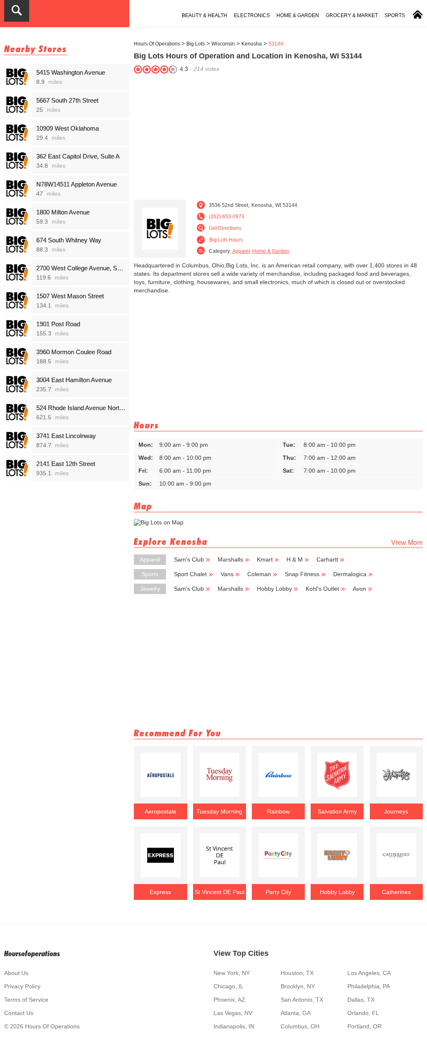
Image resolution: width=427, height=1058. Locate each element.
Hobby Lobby (274, 588)
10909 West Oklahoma (67, 128)
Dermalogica (350, 574)
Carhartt (327, 559)
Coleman (259, 574)
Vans (227, 574)
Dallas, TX (360, 999)
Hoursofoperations (32, 953)
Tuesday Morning (219, 811)
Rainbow (278, 811)
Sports (394, 15)
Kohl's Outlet (322, 588)
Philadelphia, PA (368, 986)
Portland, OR (364, 1026)
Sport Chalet (190, 574)
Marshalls (230, 559)
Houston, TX (297, 973)
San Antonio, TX (302, 999)
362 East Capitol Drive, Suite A (78, 156)
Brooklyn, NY (298, 986)
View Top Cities (241, 953)
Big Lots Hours (226, 240)
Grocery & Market (352, 15)
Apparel (241, 251)
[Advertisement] (278, 134)
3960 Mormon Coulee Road (73, 351)
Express (160, 892)
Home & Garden (297, 15)
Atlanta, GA (296, 1013)
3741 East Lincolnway (66, 435)
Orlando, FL (363, 1013)
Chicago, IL (229, 986)
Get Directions (225, 228)
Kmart (265, 559)
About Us (16, 973)
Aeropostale (160, 811)
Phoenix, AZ (229, 999)
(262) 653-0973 (226, 216)
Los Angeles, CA (369, 973)
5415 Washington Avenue (70, 72)
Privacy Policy (22, 986)
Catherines (396, 892)
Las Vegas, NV (233, 1013)
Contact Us (18, 1013)
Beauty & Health (204, 15)
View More (407, 542)
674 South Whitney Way (68, 240)
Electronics (252, 15)
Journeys (396, 811)
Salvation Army (337, 811)
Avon (359, 588)
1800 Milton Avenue (63, 212)
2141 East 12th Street (65, 463)
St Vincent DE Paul (219, 892)
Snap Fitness (302, 574)
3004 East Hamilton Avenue (74, 379)
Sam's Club (189, 559)
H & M (294, 559)
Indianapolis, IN (234, 1026)
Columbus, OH (300, 1026)
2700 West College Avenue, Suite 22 (81, 268)
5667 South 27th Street (67, 100)
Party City (278, 892)
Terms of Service (26, 999)
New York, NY (232, 973)
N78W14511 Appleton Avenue (76, 184)
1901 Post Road (58, 323)
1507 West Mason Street (70, 296)
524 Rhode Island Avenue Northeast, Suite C (81, 407)
